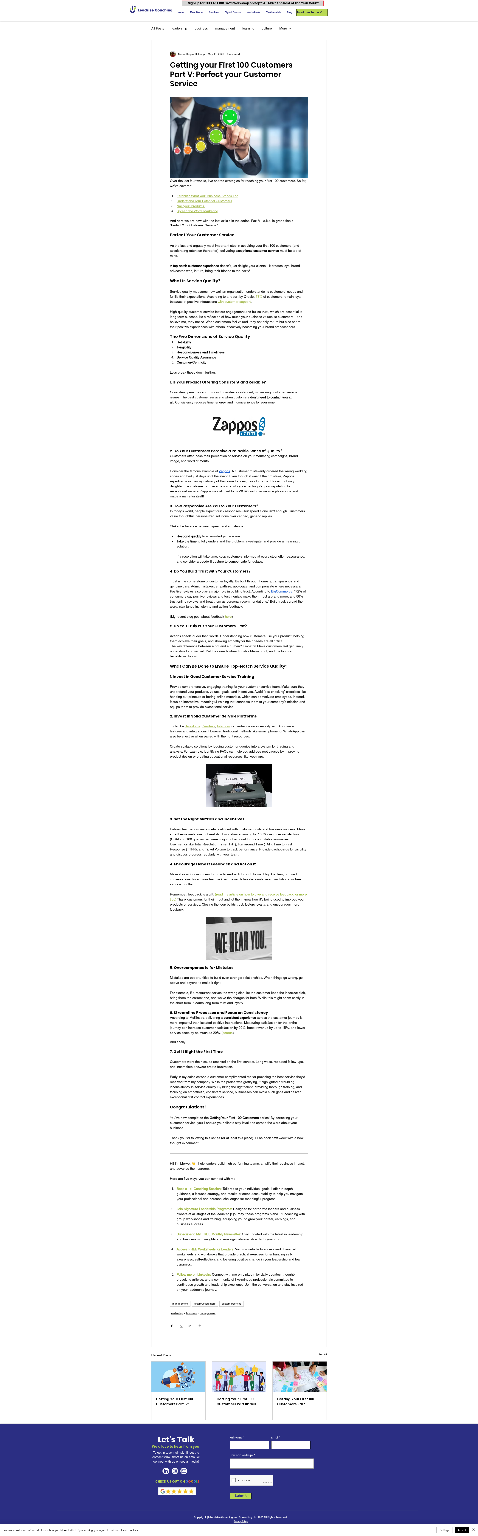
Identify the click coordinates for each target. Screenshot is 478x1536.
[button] (214, 12)
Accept (462, 1530)
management (225, 28)
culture (267, 28)
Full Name (236, 1437)
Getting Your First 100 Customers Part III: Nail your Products (236, 1402)
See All (323, 1354)
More (283, 28)
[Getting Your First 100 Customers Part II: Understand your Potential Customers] (300, 1377)
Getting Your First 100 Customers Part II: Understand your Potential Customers (295, 1402)
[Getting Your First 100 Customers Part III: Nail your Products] (239, 1377)
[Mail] (183, 1471)
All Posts (157, 28)
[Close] (473, 1530)
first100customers (204, 1303)
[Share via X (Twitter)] (181, 1326)
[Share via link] (199, 1326)
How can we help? (241, 1455)
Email (274, 1437)
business (201, 28)
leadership (179, 28)
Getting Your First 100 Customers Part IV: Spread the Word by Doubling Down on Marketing (174, 1402)
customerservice (231, 1303)
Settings (444, 1530)
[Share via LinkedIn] (190, 1326)
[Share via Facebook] (171, 1326)
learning (248, 28)
